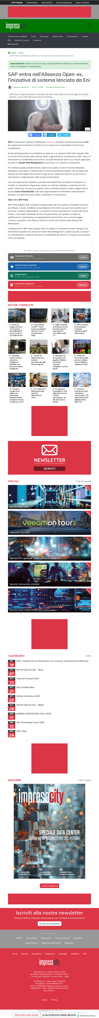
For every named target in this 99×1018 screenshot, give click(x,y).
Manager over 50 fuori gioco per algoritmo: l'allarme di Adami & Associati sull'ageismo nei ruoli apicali (60, 362)
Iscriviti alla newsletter (49, 923)
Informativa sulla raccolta (26, 1015)
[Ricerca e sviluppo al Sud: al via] (17, 315)
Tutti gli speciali (83, 481)
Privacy (54, 1000)
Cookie (44, 1000)
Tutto (88, 656)
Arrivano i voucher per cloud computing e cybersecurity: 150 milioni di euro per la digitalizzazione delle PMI (81, 395)
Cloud (33, 36)
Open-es (50, 142)
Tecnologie (44, 36)
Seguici (83, 276)
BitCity (19, 938)
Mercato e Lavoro (22, 40)
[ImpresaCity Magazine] (49, 831)
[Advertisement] (52, 899)
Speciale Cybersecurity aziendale (24, 584)
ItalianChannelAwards (51, 943)
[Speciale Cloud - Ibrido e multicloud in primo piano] (49, 600)
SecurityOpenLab (64, 2)
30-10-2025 (38, 87)
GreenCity (78, 938)
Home (13, 53)
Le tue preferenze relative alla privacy (60, 1015)
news (21, 53)
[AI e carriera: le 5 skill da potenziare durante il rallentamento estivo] (38, 380)
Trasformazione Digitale (17, 36)
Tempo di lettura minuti (56, 87)
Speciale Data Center (19, 506)
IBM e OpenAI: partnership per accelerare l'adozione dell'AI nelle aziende (81, 328)
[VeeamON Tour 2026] (49, 523)
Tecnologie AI (72, 36)
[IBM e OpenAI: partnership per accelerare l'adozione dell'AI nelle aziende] (82, 315)
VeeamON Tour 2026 (19, 532)
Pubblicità (75, 953)
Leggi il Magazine (50, 886)
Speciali (24, 953)
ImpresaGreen (31, 943)
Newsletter (13, 44)
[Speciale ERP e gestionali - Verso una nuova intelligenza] (49, 549)
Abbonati (82, 285)
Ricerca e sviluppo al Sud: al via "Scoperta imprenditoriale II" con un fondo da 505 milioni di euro (16, 330)
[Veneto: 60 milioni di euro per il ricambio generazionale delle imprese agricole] (38, 346)
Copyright (63, 953)
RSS (85, 953)
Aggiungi (82, 266)
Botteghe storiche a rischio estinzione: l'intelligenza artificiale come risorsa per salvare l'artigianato (16, 362)
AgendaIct (69, 943)
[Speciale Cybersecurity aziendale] (49, 574)
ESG (9, 40)
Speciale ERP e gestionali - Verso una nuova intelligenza (35, 558)
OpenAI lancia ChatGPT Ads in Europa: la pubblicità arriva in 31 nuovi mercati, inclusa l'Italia (38, 330)
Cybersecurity (57, 36)
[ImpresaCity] (16, 25)
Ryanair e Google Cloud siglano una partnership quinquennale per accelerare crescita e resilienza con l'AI (17, 395)
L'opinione (37, 40)
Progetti (85, 36)
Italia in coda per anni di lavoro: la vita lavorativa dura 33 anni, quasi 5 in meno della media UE (60, 330)
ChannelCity (32, 2)
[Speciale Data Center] (49, 497)
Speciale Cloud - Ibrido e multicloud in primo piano (32, 610)
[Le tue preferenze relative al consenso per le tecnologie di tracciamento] (86, 1015)
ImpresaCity (46, 2)
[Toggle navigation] (89, 25)
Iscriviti (83, 257)
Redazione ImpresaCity (21, 87)
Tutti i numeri (84, 780)
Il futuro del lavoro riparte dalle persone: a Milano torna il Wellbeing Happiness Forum (81, 359)
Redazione (50, 953)
